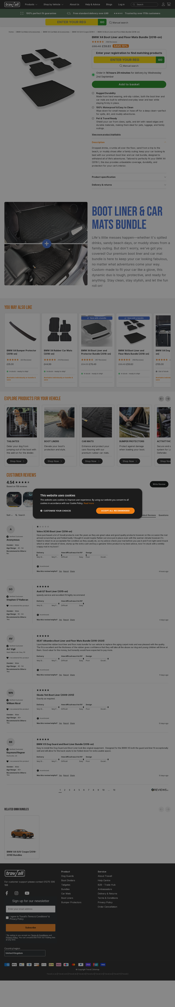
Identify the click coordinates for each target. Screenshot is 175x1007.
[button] (55, 510)
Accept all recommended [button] (115, 510)
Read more (89, 503)
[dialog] (87, 503)
